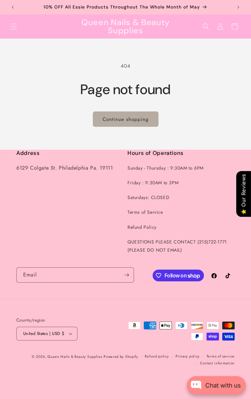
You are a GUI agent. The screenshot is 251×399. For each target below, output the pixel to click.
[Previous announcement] (13, 7)
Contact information (217, 363)
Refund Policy (142, 227)
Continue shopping (126, 119)
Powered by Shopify (121, 356)
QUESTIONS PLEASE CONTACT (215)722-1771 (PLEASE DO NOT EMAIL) (177, 246)
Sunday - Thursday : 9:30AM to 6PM (165, 168)
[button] (14, 26)
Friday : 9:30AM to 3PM (152, 182)
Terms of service (221, 356)
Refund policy (157, 356)
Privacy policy (188, 356)
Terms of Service (145, 212)
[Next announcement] (238, 7)
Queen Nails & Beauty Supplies (74, 356)
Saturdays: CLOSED (148, 197)
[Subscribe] (126, 275)
